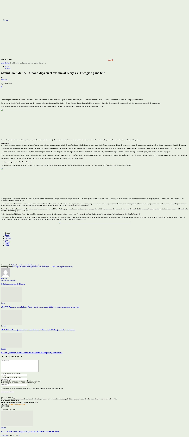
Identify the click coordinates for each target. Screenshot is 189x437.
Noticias (3, 427)
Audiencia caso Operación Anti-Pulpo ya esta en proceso (28, 265)
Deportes (7, 68)
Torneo (7, 245)
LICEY (7, 244)
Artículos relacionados (8, 284)
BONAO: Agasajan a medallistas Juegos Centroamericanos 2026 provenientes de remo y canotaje (40, 307)
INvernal (7, 242)
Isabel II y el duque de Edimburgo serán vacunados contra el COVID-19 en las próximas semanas (42, 267)
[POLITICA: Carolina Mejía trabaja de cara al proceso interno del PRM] (17, 426)
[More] (83, 93)
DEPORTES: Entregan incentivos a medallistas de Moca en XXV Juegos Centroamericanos (38, 330)
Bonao (3, 303)
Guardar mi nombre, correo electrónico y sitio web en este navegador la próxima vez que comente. (33, 388)
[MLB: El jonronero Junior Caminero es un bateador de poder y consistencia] (11, 347)
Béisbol (7, 66)
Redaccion (4, 79)
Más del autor (20, 284)
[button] (110, 60)
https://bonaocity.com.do (8, 280)
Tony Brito (4, 435)
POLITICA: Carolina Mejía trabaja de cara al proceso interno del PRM (30, 431)
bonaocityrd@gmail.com (17, 404)
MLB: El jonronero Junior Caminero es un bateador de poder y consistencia (31, 353)
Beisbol (7, 235)
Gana (6, 240)
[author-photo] (5, 276)
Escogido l (8, 238)
